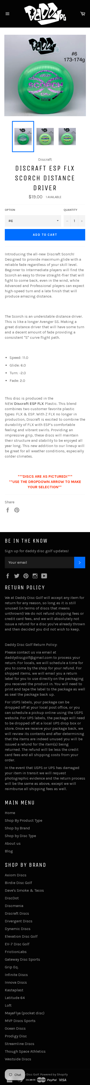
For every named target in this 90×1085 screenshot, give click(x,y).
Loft (8, 1005)
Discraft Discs (17, 913)
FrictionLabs (16, 951)
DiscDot (12, 898)
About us (13, 843)
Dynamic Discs (17, 928)
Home (10, 812)
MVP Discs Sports (20, 1020)
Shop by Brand (17, 828)
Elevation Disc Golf (21, 936)
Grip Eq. (11, 967)
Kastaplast (14, 990)
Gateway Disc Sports (22, 959)
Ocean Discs (15, 1028)
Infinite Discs (16, 974)
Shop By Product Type (23, 820)
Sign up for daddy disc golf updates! (37, 551)
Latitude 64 (15, 997)
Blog (9, 851)
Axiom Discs (15, 875)
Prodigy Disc (16, 1036)
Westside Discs (18, 1059)
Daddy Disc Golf (28, 1074)
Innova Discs (16, 982)
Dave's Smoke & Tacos (24, 890)
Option (10, 210)
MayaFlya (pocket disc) (24, 1013)
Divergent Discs (18, 921)
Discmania (14, 905)
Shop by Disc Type (20, 835)
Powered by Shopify (54, 1074)
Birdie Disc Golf (18, 882)
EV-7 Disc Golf (17, 944)
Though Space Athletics (25, 1051)
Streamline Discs (19, 1043)
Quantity (70, 210)
